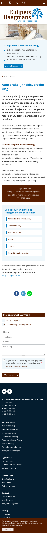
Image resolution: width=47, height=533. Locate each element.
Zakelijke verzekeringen (11, 450)
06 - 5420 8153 (9, 411)
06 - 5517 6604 (23, 198)
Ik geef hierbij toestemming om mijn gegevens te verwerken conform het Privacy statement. (24, 361)
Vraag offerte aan (12, 66)
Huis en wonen (9, 76)
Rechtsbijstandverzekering (18, 253)
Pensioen (11, 246)
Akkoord (8, 529)
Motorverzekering (9, 433)
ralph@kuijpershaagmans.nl (19, 324)
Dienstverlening (8, 479)
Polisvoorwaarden (9, 486)
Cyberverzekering (14, 225)
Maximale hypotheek (10, 468)
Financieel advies (14, 232)
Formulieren (6, 482)
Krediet (11, 239)
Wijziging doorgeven (10, 504)
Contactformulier (8, 496)
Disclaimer (6, 518)
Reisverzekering (8, 443)
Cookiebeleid (7, 514)
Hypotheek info (8, 461)
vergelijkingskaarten (11, 275)
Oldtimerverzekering (10, 436)
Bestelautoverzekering (11, 429)
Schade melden (8, 500)
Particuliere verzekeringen (12, 447)
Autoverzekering (8, 426)
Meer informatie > (17, 525)
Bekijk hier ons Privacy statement (17, 366)
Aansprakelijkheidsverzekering (19, 219)
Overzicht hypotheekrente (12, 465)
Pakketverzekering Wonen (12, 440)
